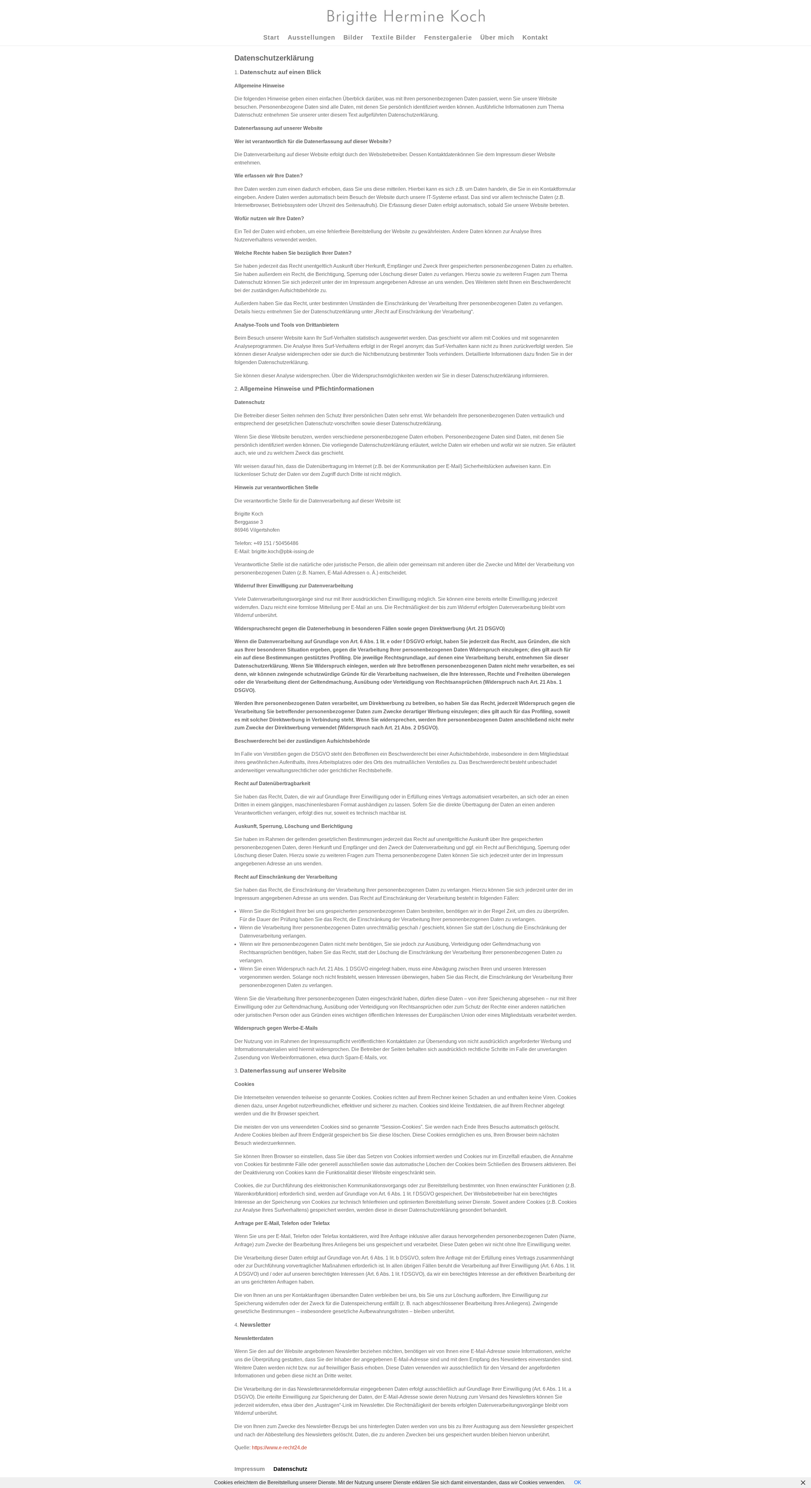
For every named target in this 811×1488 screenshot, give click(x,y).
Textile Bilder (394, 38)
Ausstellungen (311, 38)
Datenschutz (290, 1469)
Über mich (497, 38)
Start (271, 38)
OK (577, 1482)
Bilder (353, 38)
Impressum (249, 1469)
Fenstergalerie (448, 38)
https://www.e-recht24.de (279, 1447)
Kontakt (535, 38)
